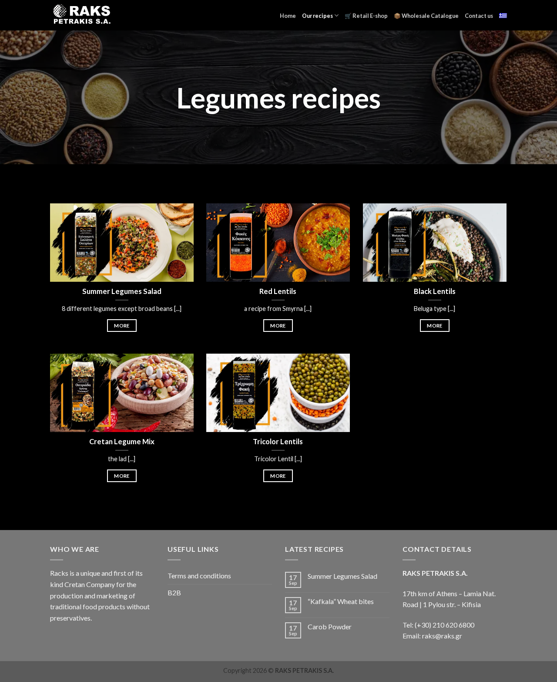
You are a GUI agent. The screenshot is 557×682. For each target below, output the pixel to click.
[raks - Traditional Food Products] (81, 15)
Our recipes (317, 15)
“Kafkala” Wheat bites (341, 601)
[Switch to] (503, 16)
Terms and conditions (199, 575)
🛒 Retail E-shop (366, 15)
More (121, 325)
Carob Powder (330, 626)
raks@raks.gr (442, 635)
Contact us (479, 15)
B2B (174, 592)
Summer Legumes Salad (342, 576)
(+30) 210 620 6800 (444, 625)
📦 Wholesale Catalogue (426, 15)
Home (288, 15)
